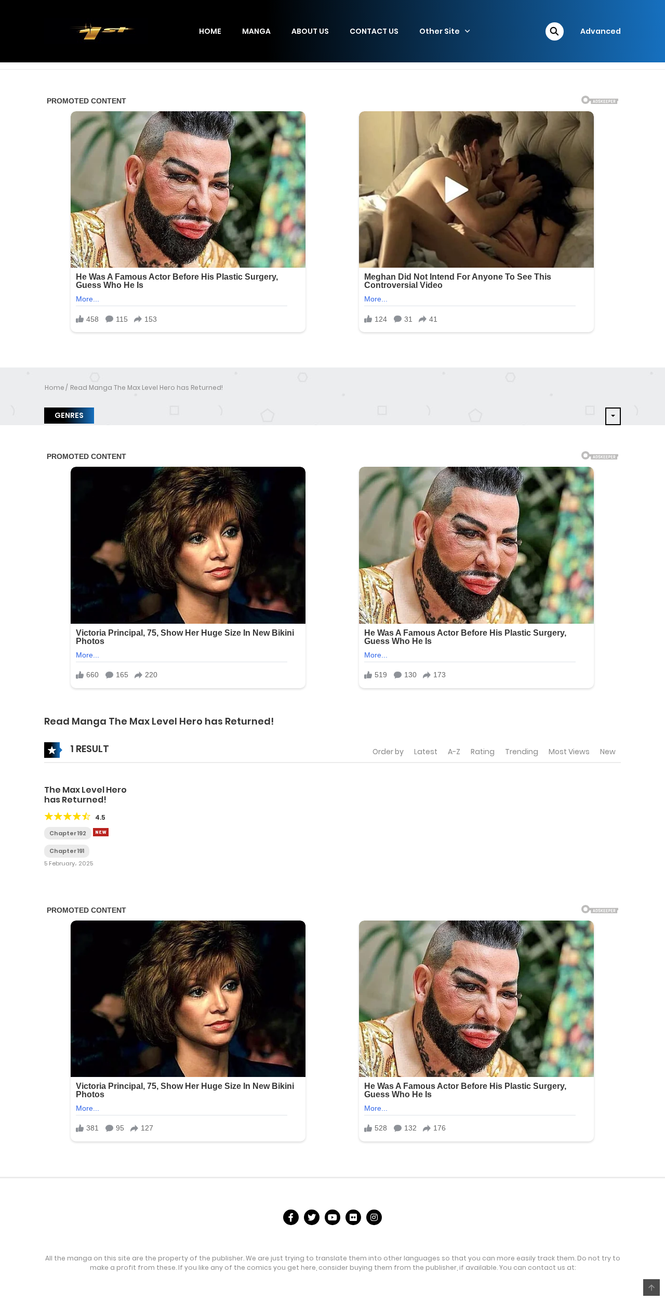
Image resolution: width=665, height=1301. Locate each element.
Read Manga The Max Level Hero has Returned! (146, 387)
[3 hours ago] (101, 832)
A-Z (454, 751)
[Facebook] (291, 1217)
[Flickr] (353, 1217)
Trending (521, 751)
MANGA (256, 31)
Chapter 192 (67, 833)
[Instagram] (374, 1217)
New (608, 751)
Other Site (439, 31)
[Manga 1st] (96, 30)
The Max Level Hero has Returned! (85, 795)
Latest (425, 751)
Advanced (600, 31)
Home (54, 387)
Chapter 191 (66, 851)
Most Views (569, 751)
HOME (210, 31)
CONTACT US (374, 31)
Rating (483, 751)
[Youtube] (332, 1217)
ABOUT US (310, 31)
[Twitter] (312, 1217)
